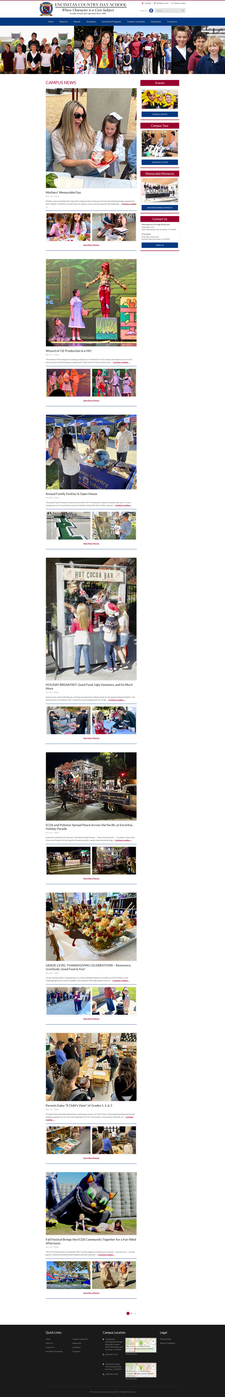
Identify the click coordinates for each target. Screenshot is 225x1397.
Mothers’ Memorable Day (63, 192)
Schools (77, 21)
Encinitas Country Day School (103, 1392)
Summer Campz (180, 3)
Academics (91, 21)
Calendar (147, 3)
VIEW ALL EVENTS (159, 114)
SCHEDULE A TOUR (160, 162)
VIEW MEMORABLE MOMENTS (160, 208)
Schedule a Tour (162, 3)
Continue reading (121, 362)
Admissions (156, 21)
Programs (76, 1351)
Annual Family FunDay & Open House (71, 494)
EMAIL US (160, 245)
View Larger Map (131, 1354)
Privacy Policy (165, 1339)
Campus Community (136, 21)
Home (50, 21)
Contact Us (172, 21)
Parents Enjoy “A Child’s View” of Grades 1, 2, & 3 (79, 1105)
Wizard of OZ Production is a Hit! (69, 351)
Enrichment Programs (111, 21)
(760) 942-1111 (111, 1354)
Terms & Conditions (167, 1343)
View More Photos (91, 245)
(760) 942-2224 (111, 1374)
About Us (63, 21)
